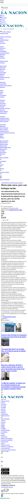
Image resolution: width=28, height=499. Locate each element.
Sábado (2, 134)
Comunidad (3, 72)
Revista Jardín (3, 149)
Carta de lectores (4, 131)
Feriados (2, 106)
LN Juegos (2, 100)
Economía (10, 183)
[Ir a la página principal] (14, 13)
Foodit (3, 20)
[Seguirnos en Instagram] (2, 462)
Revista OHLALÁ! (4, 141)
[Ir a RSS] (2, 466)
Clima (1, 38)
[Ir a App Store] (5, 474)
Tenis (1, 93)
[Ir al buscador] (2, 10)
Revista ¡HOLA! (3, 142)
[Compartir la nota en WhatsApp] (3, 214)
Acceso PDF (3, 124)
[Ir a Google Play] (5, 471)
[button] (14, 102)
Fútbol (1, 90)
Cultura (2, 71)
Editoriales (2, 82)
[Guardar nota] (2, 212)
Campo (2, 49)
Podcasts (2, 110)
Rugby (1, 92)
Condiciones (4, 487)
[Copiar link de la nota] (2, 216)
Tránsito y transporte (5, 36)
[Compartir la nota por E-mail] (5, 218)
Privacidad (10, 487)
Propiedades (3, 51)
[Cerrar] (23, 26)
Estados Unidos (4, 61)
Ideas (1, 136)
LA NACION (4, 183)
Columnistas (3, 84)
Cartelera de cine (4, 118)
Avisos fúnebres (4, 128)
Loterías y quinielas (5, 108)
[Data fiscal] (2, 496)
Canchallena (3, 95)
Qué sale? (2, 116)
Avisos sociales (4, 129)
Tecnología (3, 103)
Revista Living (3, 146)
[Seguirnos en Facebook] (2, 453)
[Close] (2, 391)
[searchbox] (13, 29)
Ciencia (2, 76)
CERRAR (2, 0)
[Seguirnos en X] (2, 457)
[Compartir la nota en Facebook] (2, 218)
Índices (2, 56)
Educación (2, 69)
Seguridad (2, 67)
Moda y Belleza (4, 111)
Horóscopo (3, 105)
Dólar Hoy (2, 48)
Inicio (3, 15)
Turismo (2, 102)
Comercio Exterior (4, 53)
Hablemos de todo (5, 77)
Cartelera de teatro (5, 119)
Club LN (4, 22)
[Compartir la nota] (2, 214)
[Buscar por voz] (26, 29)
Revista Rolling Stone (5, 147)
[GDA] (5, 492)
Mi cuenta (4, 24)
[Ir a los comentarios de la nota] (3, 212)
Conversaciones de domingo (7, 133)
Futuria (2, 46)
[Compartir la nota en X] (3, 218)
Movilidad (2, 54)
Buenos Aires (3, 66)
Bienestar (2, 74)
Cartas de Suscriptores (6, 85)
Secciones (4, 18)
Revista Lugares (4, 144)
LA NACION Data (4, 40)
